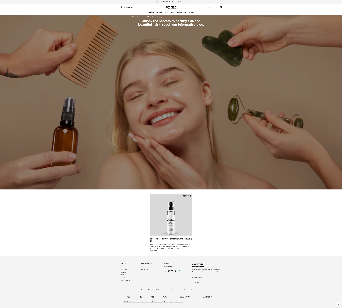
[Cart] (220, 7)
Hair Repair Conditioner (176, 302)
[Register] (220, 282)
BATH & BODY (181, 13)
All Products (125, 275)
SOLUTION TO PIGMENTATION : (208, 297)
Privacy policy (174, 289)
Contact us (144, 269)
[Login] (216, 7)
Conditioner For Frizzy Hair (139, 302)
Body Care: (152, 297)
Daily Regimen (125, 280)
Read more (153, 250)
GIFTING (191, 13)
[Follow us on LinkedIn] (175, 271)
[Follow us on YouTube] (172, 271)
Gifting (123, 277)
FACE (166, 13)
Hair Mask (127, 302)
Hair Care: (128, 297)
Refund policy (165, 289)
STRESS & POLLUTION (155, 13)
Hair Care (124, 267)
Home (122, 17)
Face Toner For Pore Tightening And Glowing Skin (171, 239)
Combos (123, 272)
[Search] (212, 7)
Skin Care (124, 269)
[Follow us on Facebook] (165, 271)
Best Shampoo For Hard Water (158, 302)
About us (144, 267)
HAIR (172, 13)
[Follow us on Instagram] (169, 271)
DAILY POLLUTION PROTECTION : (184, 297)
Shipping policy (195, 289)
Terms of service (184, 289)
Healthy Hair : (165, 297)
